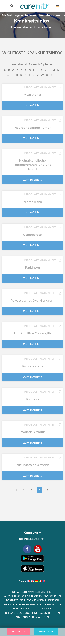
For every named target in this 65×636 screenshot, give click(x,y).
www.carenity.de (38, 592)
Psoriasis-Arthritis (32, 432)
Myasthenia (32, 95)
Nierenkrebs (33, 202)
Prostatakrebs (32, 366)
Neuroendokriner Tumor (32, 128)
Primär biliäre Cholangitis (33, 333)
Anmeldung (46, 631)
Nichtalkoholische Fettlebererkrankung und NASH (33, 165)
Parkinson (32, 268)
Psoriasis (32, 399)
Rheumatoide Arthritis (32, 465)
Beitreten (18, 631)
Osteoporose (32, 235)
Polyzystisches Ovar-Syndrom (32, 300)
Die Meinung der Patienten (20, 15)
